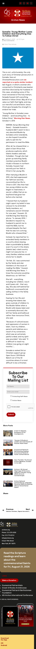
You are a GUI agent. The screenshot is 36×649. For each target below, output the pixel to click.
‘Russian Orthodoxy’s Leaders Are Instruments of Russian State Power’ (23, 442)
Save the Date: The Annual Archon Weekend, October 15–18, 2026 (23, 461)
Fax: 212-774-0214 (8, 535)
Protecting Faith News (20, 396)
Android (4, 645)
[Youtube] (27, 3)
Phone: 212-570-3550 (9, 532)
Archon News (16, 400)
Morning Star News (22, 118)
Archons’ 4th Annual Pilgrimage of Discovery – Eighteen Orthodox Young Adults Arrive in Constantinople (22, 472)
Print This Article (10, 44)
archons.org (6, 530)
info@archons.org (8, 538)
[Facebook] (20, 3)
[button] (3, 3)
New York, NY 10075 (8, 543)
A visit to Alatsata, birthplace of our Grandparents (20, 432)
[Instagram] (24, 3)
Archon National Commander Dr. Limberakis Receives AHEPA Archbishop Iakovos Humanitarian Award (23, 484)
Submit (11, 414)
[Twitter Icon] (31, 3)
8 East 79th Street (8, 541)
